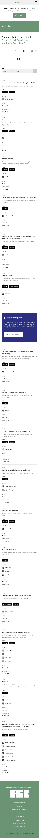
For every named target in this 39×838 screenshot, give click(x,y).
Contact (19, 812)
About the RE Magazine (19, 809)
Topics (21, 16)
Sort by (4, 68)
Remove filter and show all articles (28, 59)
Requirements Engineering (19, 9)
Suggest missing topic (13, 334)
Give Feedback (19, 820)
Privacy (19, 833)
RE (19, 2)
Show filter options (17, 51)
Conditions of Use (28, 833)
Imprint (12, 833)
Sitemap (6, 833)
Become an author (19, 826)
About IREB (19, 806)
